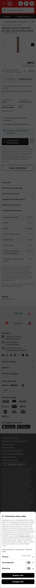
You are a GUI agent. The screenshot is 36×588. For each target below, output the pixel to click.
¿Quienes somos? (19, 549)
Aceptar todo (18, 575)
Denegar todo (18, 582)
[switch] (28, 562)
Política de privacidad (8, 549)
